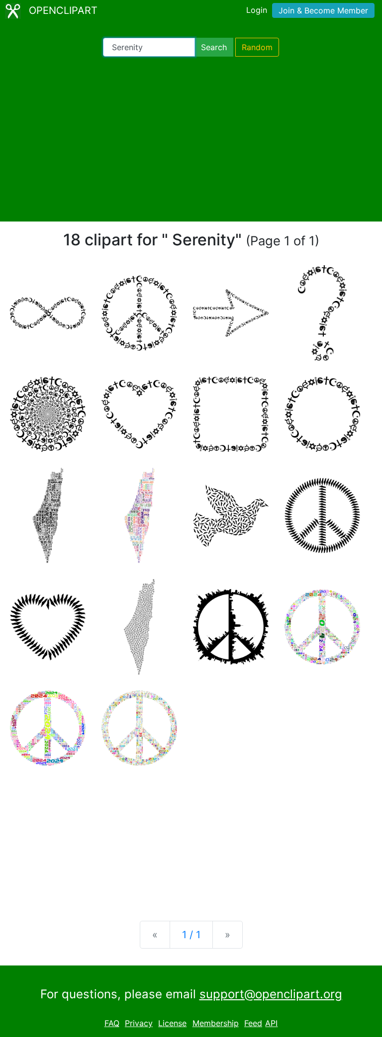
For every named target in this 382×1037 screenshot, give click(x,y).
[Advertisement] (191, 139)
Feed (253, 1023)
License (172, 1023)
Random (257, 47)
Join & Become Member (323, 10)
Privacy (139, 1023)
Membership (215, 1023)
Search (214, 47)
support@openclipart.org (270, 994)
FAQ (111, 1023)
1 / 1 (191, 935)
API (271, 1023)
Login (256, 10)
